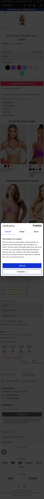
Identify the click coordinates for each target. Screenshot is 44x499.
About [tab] (36, 232)
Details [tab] (22, 232)
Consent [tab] (8, 232)
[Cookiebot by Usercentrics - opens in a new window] (33, 226)
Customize (21, 272)
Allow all (22, 265)
